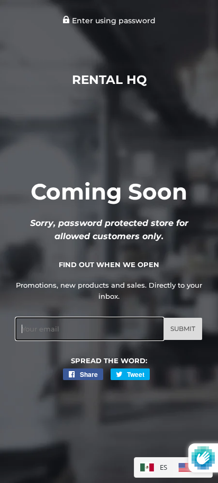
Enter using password (113, 20)
